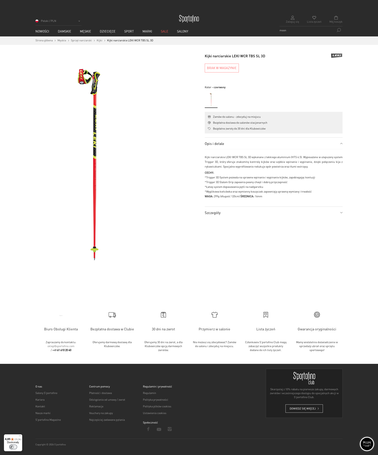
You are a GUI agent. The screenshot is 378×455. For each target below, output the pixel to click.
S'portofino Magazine (48, 419)
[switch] (13, 447)
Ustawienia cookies (154, 413)
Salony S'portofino (46, 393)
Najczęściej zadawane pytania (107, 419)
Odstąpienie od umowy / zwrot (107, 399)
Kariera (39, 399)
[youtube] (159, 429)
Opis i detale (214, 143)
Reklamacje (96, 406)
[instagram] (169, 429)
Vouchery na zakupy (101, 413)
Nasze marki (43, 413)
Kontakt (40, 406)
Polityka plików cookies (157, 406)
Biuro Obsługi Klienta (61, 329)
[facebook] (148, 429)
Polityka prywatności (155, 399)
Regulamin (149, 393)
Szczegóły (212, 212)
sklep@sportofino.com (60, 346)
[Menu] (20, 436)
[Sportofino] (189, 19)
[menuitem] (42, 31)
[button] (58, 22)
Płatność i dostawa (100, 393)
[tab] (274, 143)
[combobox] (311, 30)
